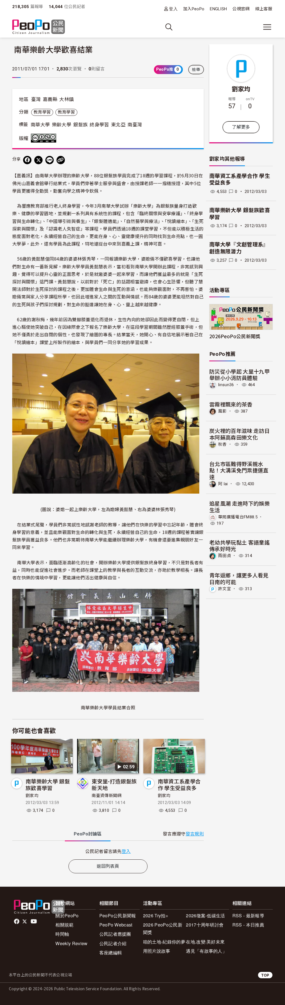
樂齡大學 (61, 125)
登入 (173, 9)
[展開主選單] (267, 27)
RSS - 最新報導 (248, 915)
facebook (17, 921)
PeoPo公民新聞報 (117, 915)
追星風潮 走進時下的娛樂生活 (239, 506)
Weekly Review (71, 943)
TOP (265, 975)
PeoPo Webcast (115, 924)
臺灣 (36, 99)
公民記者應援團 (115, 934)
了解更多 (241, 127)
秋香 (222, 444)
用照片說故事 (156, 951)
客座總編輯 (110, 952)
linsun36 (226, 384)
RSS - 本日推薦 (248, 924)
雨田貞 (224, 555)
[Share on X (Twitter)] (38, 160)
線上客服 (263, 8)
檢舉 (196, 69)
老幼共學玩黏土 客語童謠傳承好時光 (239, 545)
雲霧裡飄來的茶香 (230, 404)
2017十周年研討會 (204, 924)
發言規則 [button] (195, 834)
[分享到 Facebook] (27, 160)
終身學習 (99, 125)
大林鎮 (66, 99)
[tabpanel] (108, 851)
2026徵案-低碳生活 (205, 915)
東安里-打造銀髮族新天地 (114, 784)
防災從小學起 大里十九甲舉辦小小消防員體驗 (239, 374)
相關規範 (64, 924)
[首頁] (38, 27)
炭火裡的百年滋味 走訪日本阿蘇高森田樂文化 (239, 434)
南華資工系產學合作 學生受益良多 (179, 784)
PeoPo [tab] (88, 834)
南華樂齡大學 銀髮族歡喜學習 (48, 784)
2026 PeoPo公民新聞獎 (162, 928)
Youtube (34, 921)
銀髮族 (80, 125)
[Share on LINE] (49, 160)
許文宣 (224, 588)
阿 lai (223, 483)
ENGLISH (218, 8)
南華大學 (40, 125)
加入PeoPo (193, 8)
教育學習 (42, 112)
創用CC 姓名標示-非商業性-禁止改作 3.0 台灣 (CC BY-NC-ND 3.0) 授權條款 (45, 138)
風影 (222, 411)
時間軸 (62, 934)
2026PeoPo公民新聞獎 (234, 336)
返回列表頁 (108, 866)
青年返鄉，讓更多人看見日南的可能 (239, 578)
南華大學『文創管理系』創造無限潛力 (239, 248)
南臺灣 (134, 125)
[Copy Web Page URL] (60, 160)
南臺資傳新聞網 (106, 795)
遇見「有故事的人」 (206, 951)
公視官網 (240, 8)
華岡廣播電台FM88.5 (237, 516)
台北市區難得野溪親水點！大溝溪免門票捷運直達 (239, 470)
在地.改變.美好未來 (205, 941)
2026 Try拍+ (155, 915)
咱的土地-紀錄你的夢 (164, 941)
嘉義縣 (50, 99)
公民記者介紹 (113, 943)
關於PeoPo (66, 915)
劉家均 (32, 795)
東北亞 (118, 125)
